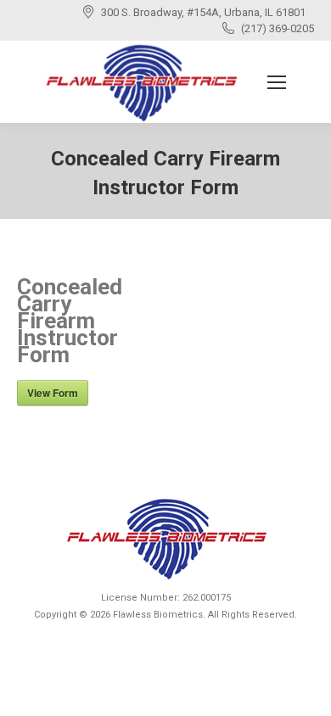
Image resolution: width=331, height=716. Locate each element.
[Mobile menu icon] (277, 82)
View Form (52, 392)
